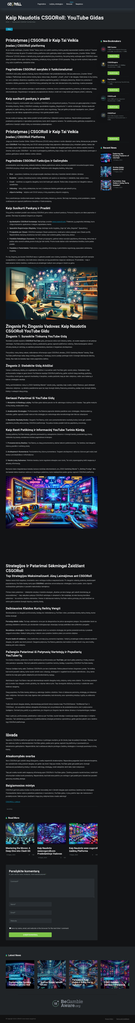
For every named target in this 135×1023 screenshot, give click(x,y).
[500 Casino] (103, 51)
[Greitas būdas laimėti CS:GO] (106, 176)
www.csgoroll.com (59, 222)
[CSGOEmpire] (103, 66)
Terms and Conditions (122, 1019)
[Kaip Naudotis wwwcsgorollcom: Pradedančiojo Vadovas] (51, 833)
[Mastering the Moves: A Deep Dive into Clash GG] (20, 833)
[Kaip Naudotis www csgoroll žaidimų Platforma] (83, 833)
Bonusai (69, 4)
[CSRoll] (14, 3)
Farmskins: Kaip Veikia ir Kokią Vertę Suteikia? (121, 183)
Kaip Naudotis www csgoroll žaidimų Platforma (83, 849)
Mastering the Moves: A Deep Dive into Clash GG (18, 849)
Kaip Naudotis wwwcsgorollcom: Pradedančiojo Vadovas (49, 851)
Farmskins (112, 79)
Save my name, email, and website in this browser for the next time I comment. (40, 928)
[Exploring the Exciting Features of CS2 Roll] (106, 163)
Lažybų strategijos (56, 4)
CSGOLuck (112, 96)
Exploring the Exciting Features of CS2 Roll (121, 156)
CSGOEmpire (113, 62)
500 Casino (112, 47)
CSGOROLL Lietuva (13, 802)
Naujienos (79, 4)
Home (7, 22)
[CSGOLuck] (103, 100)
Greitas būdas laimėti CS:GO (118, 168)
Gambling (9, 809)
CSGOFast (112, 113)
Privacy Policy (109, 1019)
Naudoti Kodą (113, 56)
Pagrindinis (42, 4)
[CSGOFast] (103, 117)
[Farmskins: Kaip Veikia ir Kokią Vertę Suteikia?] (106, 190)
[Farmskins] (103, 83)
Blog (9, 29)
